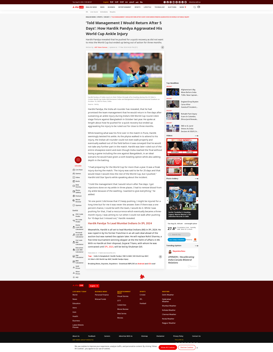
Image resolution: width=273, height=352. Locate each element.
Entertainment (124, 7)
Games (78, 174)
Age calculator (79, 256)
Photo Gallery (78, 191)
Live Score (94, 12)
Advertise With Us (125, 336)
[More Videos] (196, 136)
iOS (149, 263)
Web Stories (78, 186)
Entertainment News (124, 292)
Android (141, 263)
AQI (77, 277)
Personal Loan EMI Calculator (79, 235)
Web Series (121, 313)
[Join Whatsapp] (185, 2)
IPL (87, 12)
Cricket (107, 17)
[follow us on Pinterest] (179, 2)
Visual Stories (122, 296)
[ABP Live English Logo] (78, 7)
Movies (120, 318)
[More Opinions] (196, 245)
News (102, 7)
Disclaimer (160, 336)
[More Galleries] (196, 178)
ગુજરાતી (131, 2)
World (75, 295)
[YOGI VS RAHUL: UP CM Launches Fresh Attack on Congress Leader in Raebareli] (182, 147)
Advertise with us (194, 2)
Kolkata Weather (169, 310)
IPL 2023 (109, 246)
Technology (160, 7)
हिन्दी (111, 2)
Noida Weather (168, 319)
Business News (101, 291)
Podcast (79, 196)
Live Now (79, 170)
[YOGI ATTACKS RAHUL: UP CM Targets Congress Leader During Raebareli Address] (190, 171)
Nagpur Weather (169, 323)
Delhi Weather (168, 295)
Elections (172, 7)
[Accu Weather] (195, 239)
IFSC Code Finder (79, 215)
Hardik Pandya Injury (120, 259)
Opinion (78, 205)
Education (76, 303)
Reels (78, 181)
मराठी (116, 2)
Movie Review (78, 201)
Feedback (91, 336)
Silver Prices (78, 273)
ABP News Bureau (100, 47)
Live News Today (79, 291)
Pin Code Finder (79, 221)
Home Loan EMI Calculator (79, 227)
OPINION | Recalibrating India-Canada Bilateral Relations (181, 259)
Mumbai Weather (169, 306)
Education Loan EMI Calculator (79, 250)
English (106, 2)
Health (75, 316)
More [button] (182, 7)
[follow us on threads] (170, 2)
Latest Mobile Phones (78, 326)
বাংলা (126, 2)
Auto (74, 312)
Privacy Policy (178, 336)
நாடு (137, 2)
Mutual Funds (100, 299)
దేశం (141, 2)
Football (143, 303)
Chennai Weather (169, 314)
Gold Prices (78, 267)
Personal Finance (102, 295)
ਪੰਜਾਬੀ (122, 2)
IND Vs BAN (127, 256)
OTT (119, 300)
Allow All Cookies (168, 347)
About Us (76, 336)
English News (91, 7)
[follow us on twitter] (164, 2)
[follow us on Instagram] (176, 2)
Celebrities (121, 305)
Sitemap (144, 336)
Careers (107, 336)
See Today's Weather (176, 240)
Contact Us (196, 336)
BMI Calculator (79, 262)
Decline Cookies (186, 347)
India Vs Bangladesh (101, 256)
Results (112, 12)
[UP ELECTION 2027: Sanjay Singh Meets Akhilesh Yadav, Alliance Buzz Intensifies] (190, 161)
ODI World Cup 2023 (140, 256)
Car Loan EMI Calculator (79, 242)
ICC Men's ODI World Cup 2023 (99, 259)
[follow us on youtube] (173, 2)
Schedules (104, 12)
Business (111, 7)
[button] (78, 161)
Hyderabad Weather (166, 300)
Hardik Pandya (116, 256)
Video (78, 177)
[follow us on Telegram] (182, 2)
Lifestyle (147, 7)
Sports (137, 7)
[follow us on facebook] (167, 2)
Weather (165, 291)
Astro (75, 307)
